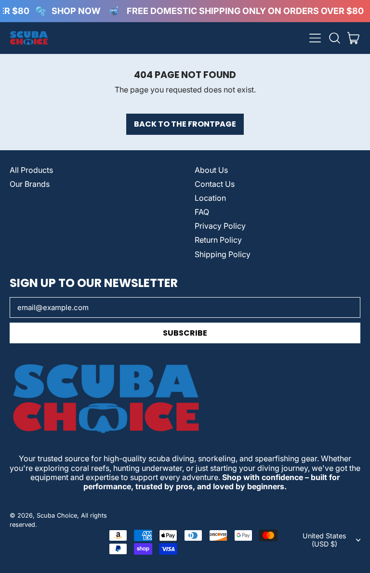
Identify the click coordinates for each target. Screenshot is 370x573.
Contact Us (215, 184)
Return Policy (218, 240)
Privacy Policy (220, 226)
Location (210, 198)
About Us (211, 170)
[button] (334, 38)
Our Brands (30, 184)
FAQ (202, 212)
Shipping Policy (223, 254)
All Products (31, 170)
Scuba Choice (57, 515)
